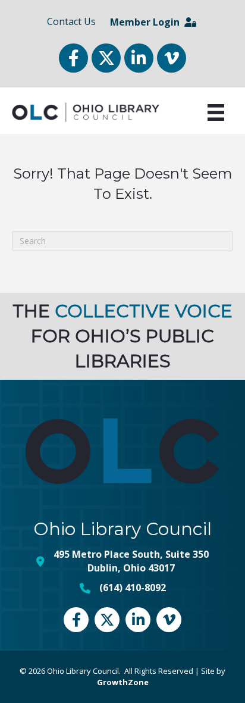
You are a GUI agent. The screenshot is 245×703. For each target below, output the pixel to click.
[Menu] (216, 112)
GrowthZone (123, 682)
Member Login (147, 22)
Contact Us (71, 21)
